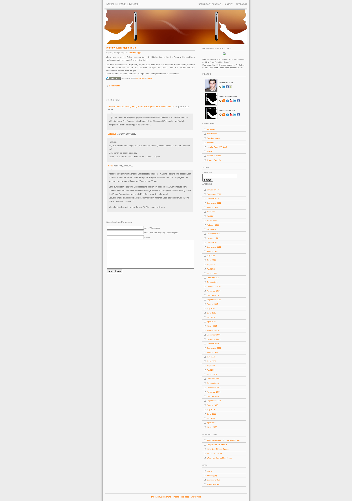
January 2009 (213, 383)
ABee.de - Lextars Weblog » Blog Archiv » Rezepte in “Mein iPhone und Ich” (141, 106)
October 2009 (213, 344)
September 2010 (214, 300)
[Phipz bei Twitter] (224, 88)
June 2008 (211, 414)
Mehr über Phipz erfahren (218, 449)
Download (149, 78)
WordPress (196, 497)
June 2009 (211, 361)
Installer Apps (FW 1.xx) (217, 147)
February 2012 (213, 225)
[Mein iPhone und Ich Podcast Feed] (223, 102)
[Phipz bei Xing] (230, 88)
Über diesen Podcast (210, 4)
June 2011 (211, 260)
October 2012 (213, 199)
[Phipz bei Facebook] (227, 88)
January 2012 (213, 229)
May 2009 (211, 366)
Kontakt (228, 4)
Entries (212, 475)
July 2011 (211, 256)
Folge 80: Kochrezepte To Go (121, 48)
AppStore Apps (135, 53)
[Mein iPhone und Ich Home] (220, 102)
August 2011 (212, 251)
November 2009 (214, 339)
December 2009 (214, 335)
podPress (185, 497)
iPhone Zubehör (214, 160)
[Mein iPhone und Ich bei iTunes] (227, 102)
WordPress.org (213, 484)
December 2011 (213, 234)
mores (110, 166)
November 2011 (213, 238)
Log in (209, 471)
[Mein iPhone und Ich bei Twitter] (235, 102)
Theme (176, 497)
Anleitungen (212, 134)
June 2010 (211, 313)
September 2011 (214, 247)
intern (209, 151)
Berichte (210, 143)
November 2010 (214, 291)
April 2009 (211, 370)
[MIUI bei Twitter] (235, 115)
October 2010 (213, 295)
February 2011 (213, 278)
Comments (213, 480)
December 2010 (214, 286)
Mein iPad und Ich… (215, 453)
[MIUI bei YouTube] (231, 102)
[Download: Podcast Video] (113, 78)
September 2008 (214, 401)
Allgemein (211, 129)
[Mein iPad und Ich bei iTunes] (227, 115)
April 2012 (211, 216)
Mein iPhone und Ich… (124, 4)
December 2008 (214, 388)
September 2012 (214, 203)
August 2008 (212, 405)
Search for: (207, 173)
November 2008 (214, 392)
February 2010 (213, 330)
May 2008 (211, 418)
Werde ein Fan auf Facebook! (219, 458)
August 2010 (212, 304)
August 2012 (212, 207)
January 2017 (213, 190)
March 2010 (212, 326)
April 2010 (211, 322)
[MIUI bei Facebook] (238, 102)
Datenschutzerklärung (161, 497)
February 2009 (213, 379)
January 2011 (213, 282)
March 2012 (212, 221)
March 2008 (212, 427)
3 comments (114, 86)
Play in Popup (140, 78)
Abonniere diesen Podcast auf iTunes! (223, 440)
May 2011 (211, 265)
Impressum (241, 4)
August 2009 (212, 352)
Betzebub (112, 134)
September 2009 (214, 348)
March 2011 (212, 273)
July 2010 (211, 308)
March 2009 (212, 374)
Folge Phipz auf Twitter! (217, 445)
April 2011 (211, 269)
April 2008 (211, 423)
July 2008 (211, 410)
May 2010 (211, 317)
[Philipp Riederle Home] (220, 88)
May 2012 (211, 212)
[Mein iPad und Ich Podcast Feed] (223, 115)
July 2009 (211, 357)
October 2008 (213, 396)
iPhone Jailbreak (214, 156)
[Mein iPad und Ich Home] (220, 115)
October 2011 (213, 243)
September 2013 (214, 194)
